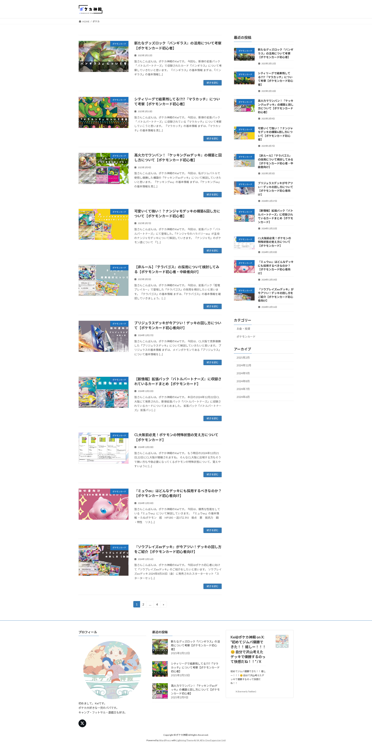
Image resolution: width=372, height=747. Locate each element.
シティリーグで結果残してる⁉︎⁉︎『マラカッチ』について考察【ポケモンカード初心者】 (195, 667)
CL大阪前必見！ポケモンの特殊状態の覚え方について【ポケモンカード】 (274, 241)
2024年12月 (244, 365)
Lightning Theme (185, 740)
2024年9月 (243, 373)
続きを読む (212, 82)
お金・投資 (243, 328)
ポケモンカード (246, 336)
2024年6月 (243, 396)
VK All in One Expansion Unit (211, 740)
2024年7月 (243, 389)
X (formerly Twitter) (246, 691)
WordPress (165, 740)
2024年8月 (243, 381)
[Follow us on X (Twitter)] (82, 723)
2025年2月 (243, 357)
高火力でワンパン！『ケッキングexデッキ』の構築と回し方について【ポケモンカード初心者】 (195, 689)
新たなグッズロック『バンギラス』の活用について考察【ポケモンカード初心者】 (275, 53)
